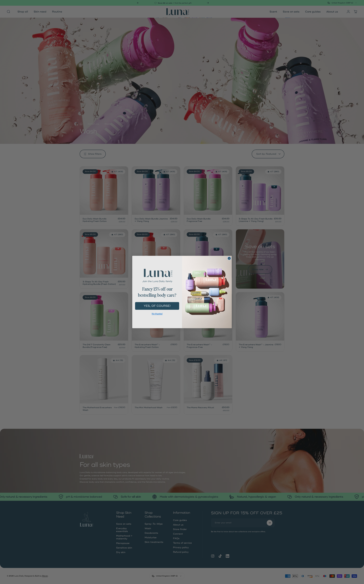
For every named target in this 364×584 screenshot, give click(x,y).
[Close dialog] (229, 258)
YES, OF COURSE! (157, 306)
